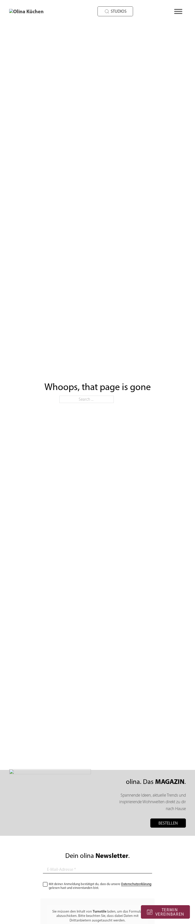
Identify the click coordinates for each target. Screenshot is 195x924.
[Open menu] (178, 11)
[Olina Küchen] (33, 11)
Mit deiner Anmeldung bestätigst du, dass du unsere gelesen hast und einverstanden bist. (100, 886)
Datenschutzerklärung (136, 884)
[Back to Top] (132, 914)
